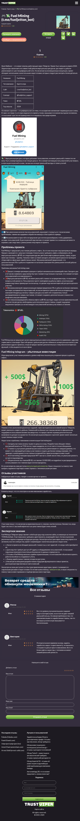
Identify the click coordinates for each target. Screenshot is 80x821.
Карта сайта (39, 809)
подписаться (39, 799)
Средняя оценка (6, 23)
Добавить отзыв (11, 667)
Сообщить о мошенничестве (14, 40)
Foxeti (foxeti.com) (8, 740)
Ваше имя (9, 701)
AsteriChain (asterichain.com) (12, 747)
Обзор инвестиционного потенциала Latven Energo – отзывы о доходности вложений (39, 747)
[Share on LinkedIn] (74, 34)
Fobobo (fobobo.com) (9, 737)
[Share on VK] (63, 38)
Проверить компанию (11, 34)
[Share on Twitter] (68, 34)
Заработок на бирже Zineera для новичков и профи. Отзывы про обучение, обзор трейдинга (38, 739)
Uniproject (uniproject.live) (11, 744)
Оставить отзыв (48, 34)
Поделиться (64, 31)
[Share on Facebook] (63, 34)
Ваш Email (9, 708)
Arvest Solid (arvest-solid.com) (12, 750)
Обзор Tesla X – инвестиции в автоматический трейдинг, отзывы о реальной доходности (39, 755)
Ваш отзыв (9, 674)
